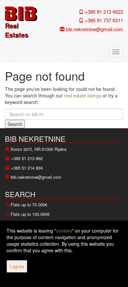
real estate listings (82, 95)
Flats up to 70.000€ (29, 204)
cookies (64, 230)
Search (15, 124)
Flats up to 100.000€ (30, 214)
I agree (17, 266)
